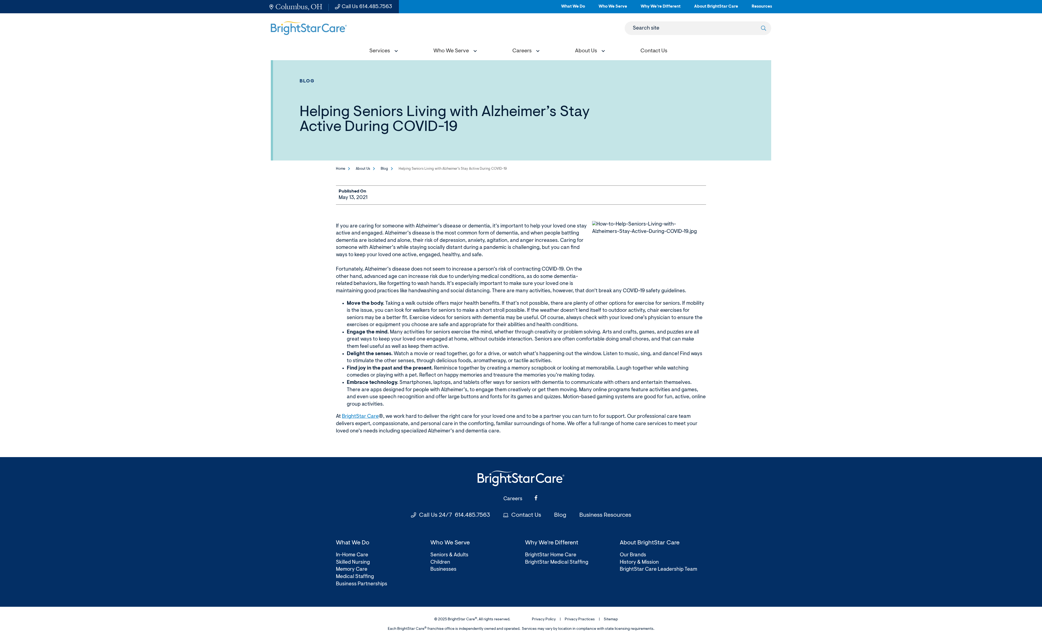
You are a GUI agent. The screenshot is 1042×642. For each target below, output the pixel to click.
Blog (307, 81)
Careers (512, 499)
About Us (363, 169)
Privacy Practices (580, 619)
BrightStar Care (360, 416)
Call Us (367, 6)
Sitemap (611, 619)
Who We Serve (613, 8)
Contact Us (526, 515)
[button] (382, 51)
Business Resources (605, 515)
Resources (762, 8)
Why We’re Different (661, 8)
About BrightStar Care (716, 8)
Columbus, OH (298, 6)
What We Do (573, 8)
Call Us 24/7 (454, 515)
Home (340, 169)
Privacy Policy (544, 619)
